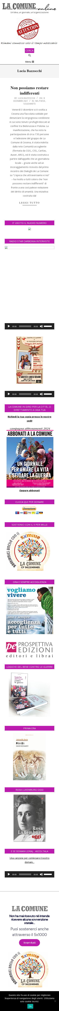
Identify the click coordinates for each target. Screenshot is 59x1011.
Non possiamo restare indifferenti (30, 90)
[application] (29, 326)
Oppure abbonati (29, 490)
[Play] (8, 326)
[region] (29, 945)
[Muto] (41, 326)
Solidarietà (29, 103)
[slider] (48, 326)
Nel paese (40, 100)
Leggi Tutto (29, 202)
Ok (30, 1006)
